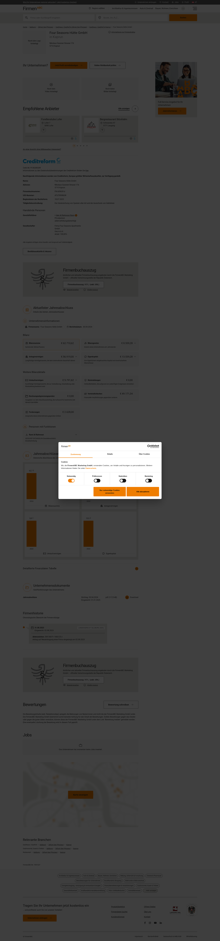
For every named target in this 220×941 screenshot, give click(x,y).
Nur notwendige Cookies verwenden (110, 491)
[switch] (97, 480)
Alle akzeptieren (142, 491)
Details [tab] (110, 454)
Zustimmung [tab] (76, 454)
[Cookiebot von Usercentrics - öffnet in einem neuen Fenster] (149, 446)
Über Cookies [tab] (144, 454)
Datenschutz (90, 468)
